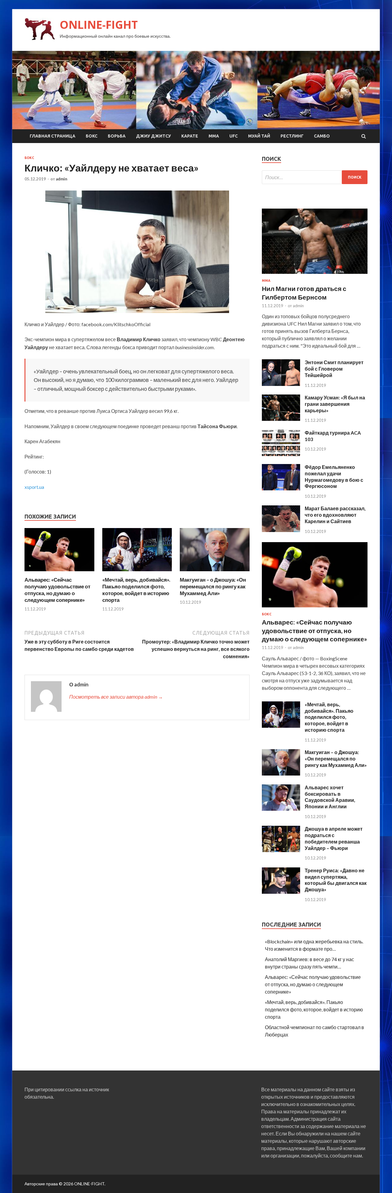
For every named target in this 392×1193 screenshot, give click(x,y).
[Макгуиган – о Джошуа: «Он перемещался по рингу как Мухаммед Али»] (215, 573)
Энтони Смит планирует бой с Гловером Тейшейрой (334, 368)
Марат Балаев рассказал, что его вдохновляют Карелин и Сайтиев (335, 514)
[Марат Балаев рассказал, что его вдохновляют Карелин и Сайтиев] (281, 530)
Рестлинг (292, 136)
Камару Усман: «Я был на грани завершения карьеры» (335, 404)
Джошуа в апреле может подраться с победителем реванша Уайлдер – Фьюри (334, 838)
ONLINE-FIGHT (99, 24)
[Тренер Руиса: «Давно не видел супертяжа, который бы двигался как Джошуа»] (281, 892)
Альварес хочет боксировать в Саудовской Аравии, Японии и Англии (330, 796)
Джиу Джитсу (153, 136)
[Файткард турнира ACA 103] (281, 454)
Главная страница (52, 136)
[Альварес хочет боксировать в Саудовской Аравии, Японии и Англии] (281, 809)
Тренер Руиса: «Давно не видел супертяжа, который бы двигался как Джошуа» (336, 879)
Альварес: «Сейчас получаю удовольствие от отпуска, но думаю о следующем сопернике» (57, 589)
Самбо (322, 136)
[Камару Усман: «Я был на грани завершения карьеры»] (281, 419)
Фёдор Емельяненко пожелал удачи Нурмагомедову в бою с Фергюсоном (334, 476)
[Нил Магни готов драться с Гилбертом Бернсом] (315, 275)
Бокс (91, 136)
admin (61, 178)
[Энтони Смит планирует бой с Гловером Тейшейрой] (281, 384)
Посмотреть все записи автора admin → (116, 697)
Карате (189, 136)
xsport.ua (34, 487)
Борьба (117, 136)
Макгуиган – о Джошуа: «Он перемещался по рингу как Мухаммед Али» (213, 586)
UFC (233, 136)
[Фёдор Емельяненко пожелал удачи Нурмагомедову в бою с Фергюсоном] (281, 488)
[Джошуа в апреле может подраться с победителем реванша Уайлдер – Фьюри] (281, 850)
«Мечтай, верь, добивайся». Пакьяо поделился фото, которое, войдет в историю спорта (136, 589)
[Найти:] (315, 177)
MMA (214, 136)
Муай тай (259, 136)
